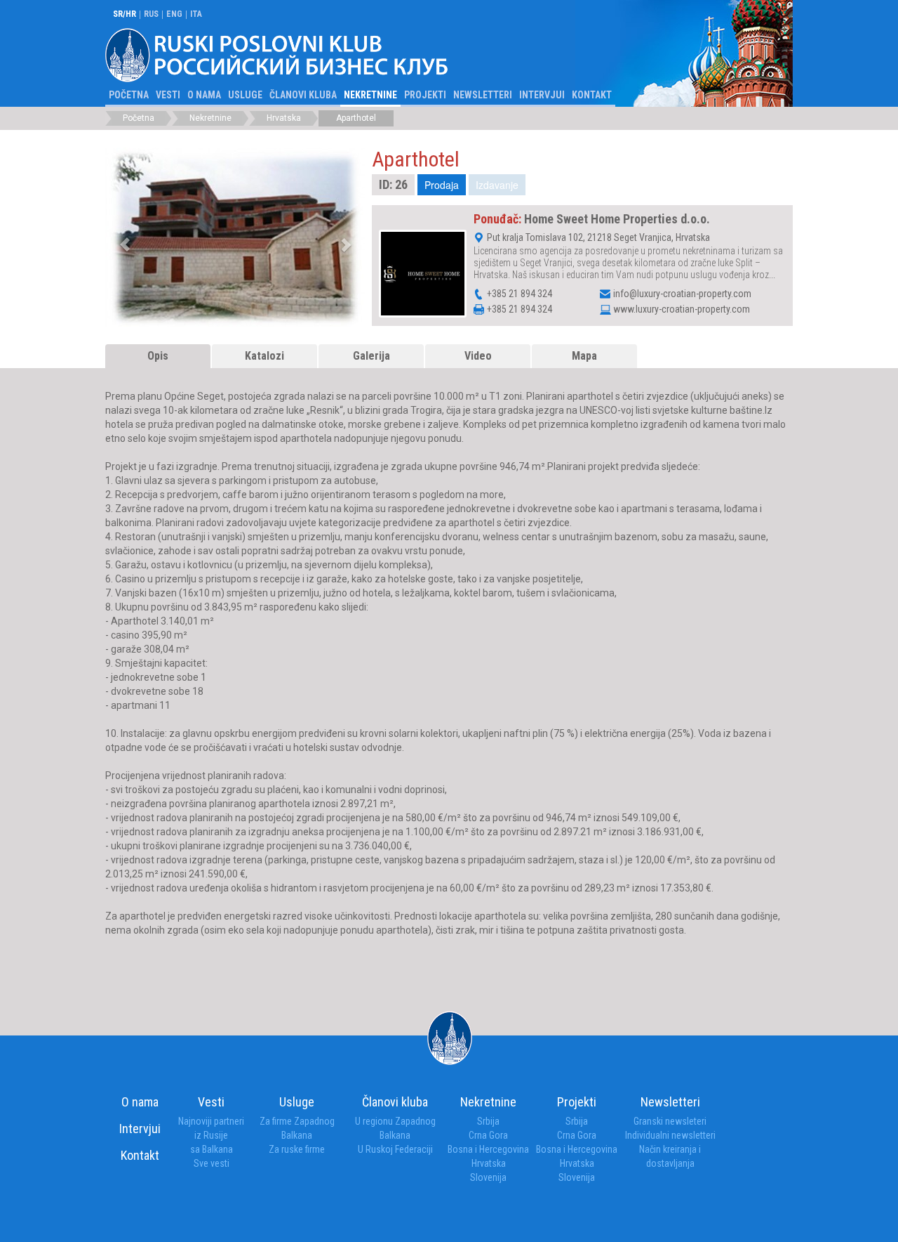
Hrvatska (284, 118)
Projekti (425, 94)
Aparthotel (356, 118)
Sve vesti (211, 1163)
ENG (174, 14)
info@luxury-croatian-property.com (682, 293)
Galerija (371, 355)
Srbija (488, 1121)
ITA (196, 14)
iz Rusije (211, 1135)
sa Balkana (211, 1149)
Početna (129, 94)
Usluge (245, 94)
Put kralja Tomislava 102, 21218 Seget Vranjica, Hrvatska (597, 237)
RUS (151, 14)
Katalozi (264, 355)
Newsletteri (482, 94)
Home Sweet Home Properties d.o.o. (617, 218)
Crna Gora (488, 1135)
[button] (168, 237)
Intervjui (542, 94)
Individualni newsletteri (670, 1135)
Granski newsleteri (670, 1121)
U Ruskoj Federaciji (395, 1149)
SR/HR (124, 14)
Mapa (584, 355)
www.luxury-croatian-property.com (681, 309)
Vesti (168, 94)
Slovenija (488, 1177)
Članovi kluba (303, 94)
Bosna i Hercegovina (488, 1149)
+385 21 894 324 (518, 293)
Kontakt (592, 94)
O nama (204, 94)
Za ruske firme (297, 1149)
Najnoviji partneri (211, 1121)
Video (478, 355)
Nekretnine (370, 94)
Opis (157, 355)
